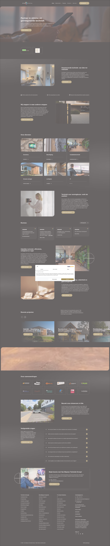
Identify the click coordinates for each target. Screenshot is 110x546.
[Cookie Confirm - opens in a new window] (70, 266)
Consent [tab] (42, 269)
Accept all (67, 279)
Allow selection (54, 279)
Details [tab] (68, 269)
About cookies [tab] (55, 269)
